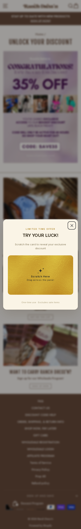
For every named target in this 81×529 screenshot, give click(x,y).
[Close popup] (71, 225)
